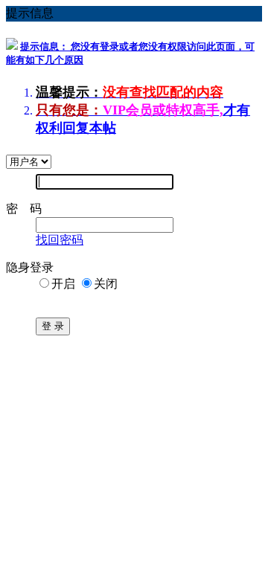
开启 (63, 283)
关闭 (106, 283)
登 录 (53, 326)
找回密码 (59, 239)
